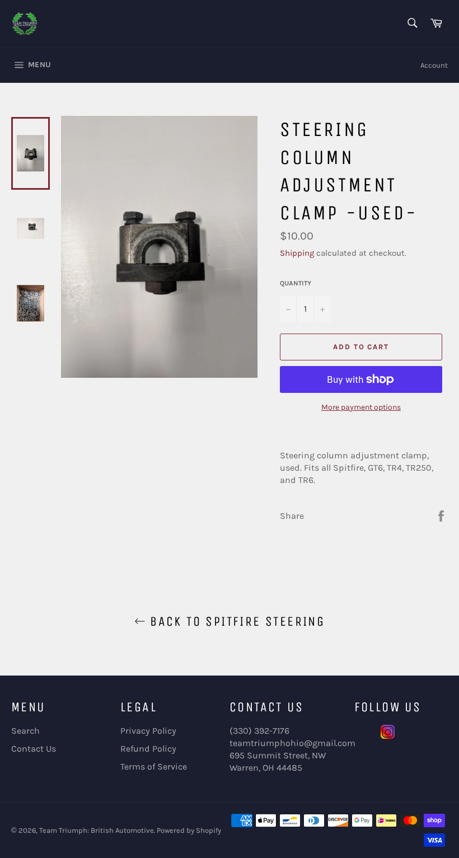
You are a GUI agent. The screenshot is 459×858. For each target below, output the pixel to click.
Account (434, 65)
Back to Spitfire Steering (235, 621)
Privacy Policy (148, 730)
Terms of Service (153, 766)
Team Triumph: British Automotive (96, 830)
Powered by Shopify (189, 830)
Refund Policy (148, 748)
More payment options (361, 407)
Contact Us (33, 748)
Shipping (297, 253)
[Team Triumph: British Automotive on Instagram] (388, 735)
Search (25, 730)
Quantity (295, 283)
